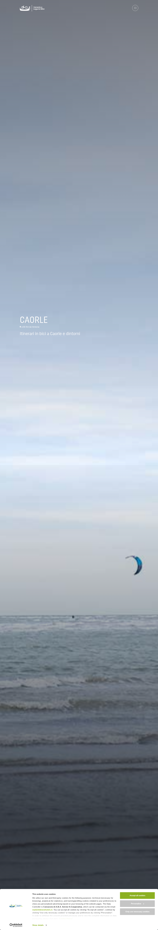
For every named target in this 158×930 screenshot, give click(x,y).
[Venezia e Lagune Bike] (32, 8)
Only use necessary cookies (137, 912)
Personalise (136, 904)
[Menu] (135, 8)
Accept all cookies (137, 895)
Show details (38, 925)
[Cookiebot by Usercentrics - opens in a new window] (16, 925)
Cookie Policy (65, 919)
